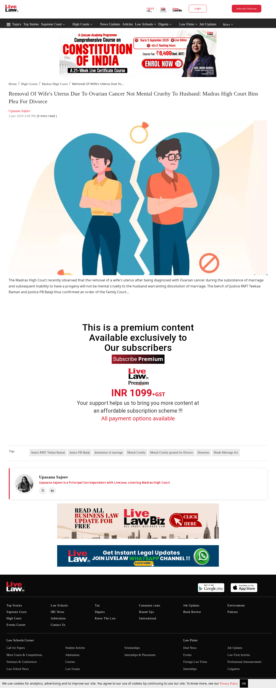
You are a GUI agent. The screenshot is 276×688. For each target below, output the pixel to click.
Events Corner (16, 624)
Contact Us (58, 624)
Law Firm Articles (238, 655)
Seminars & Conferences (21, 661)
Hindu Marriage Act (226, 452)
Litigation (233, 669)
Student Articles (75, 647)
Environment (236, 605)
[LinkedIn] (52, 490)
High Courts (80, 24)
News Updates (110, 24)
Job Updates (207, 24)
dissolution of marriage (108, 452)
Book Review (192, 612)
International (147, 618)
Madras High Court (55, 84)
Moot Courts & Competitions (24, 655)
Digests (163, 24)
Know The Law (105, 618)
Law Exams (72, 669)
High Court (14, 618)
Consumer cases (149, 605)
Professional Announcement (244, 661)
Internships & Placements (139, 655)
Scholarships (132, 647)
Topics (16, 24)
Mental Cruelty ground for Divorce (171, 452)
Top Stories (31, 24)
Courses (70, 661)
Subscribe (138, 359)
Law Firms (186, 24)
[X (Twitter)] (42, 490)
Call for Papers (15, 647)
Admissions (72, 655)
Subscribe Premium (247, 8)
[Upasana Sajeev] (24, 483)
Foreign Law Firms (195, 661)
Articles (127, 24)
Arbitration (58, 618)
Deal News (189, 647)
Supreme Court (51, 24)
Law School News (17, 669)
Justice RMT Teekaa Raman (48, 452)
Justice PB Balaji (79, 452)
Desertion (203, 452)
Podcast (232, 612)
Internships (190, 669)
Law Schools (144, 24)
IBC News (57, 612)
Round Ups (146, 612)
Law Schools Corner (20, 640)
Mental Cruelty (136, 452)
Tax (97, 605)
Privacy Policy (229, 683)
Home (13, 84)
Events (187, 655)
